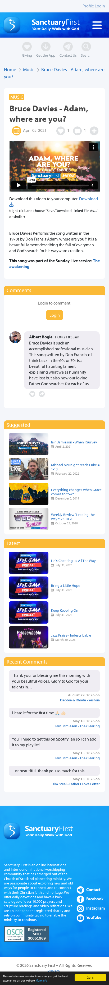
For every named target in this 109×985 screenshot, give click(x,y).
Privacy (53, 971)
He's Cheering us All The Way (73, 560)
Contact (93, 889)
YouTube (93, 917)
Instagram (95, 908)
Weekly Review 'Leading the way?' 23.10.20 (73, 516)
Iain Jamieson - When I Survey (74, 441)
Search (86, 55)
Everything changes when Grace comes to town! (76, 491)
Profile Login (94, 5)
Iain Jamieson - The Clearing (77, 725)
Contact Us (68, 55)
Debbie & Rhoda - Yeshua (80, 699)
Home (10, 69)
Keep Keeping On (64, 610)
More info (41, 980)
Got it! (90, 977)
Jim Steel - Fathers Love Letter (76, 783)
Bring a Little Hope (65, 585)
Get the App (45, 55)
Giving (27, 55)
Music (28, 69)
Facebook (94, 898)
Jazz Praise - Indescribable (71, 635)
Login (54, 315)
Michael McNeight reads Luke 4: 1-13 (75, 466)
